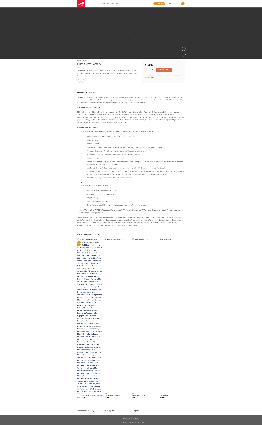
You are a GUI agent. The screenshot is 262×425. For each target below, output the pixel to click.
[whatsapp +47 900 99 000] (134, 4)
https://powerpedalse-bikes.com (88, 107)
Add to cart (163, 70)
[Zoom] (184, 49)
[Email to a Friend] (83, 81)
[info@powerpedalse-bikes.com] (126, 4)
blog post (136, 411)
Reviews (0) (92, 92)
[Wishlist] (184, 55)
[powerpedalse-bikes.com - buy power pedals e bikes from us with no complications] (87, 3)
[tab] (82, 92)
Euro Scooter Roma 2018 (113, 395)
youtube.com (81, 183)
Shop (108, 4)
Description (82, 92)
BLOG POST (116, 4)
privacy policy (110, 411)
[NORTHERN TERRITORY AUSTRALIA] (122, 4)
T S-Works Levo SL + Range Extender (89, 395)
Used (85, 60)
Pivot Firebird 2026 (138, 395)
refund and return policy (85, 411)
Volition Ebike (164, 395)
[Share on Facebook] (79, 81)
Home (103, 4)
